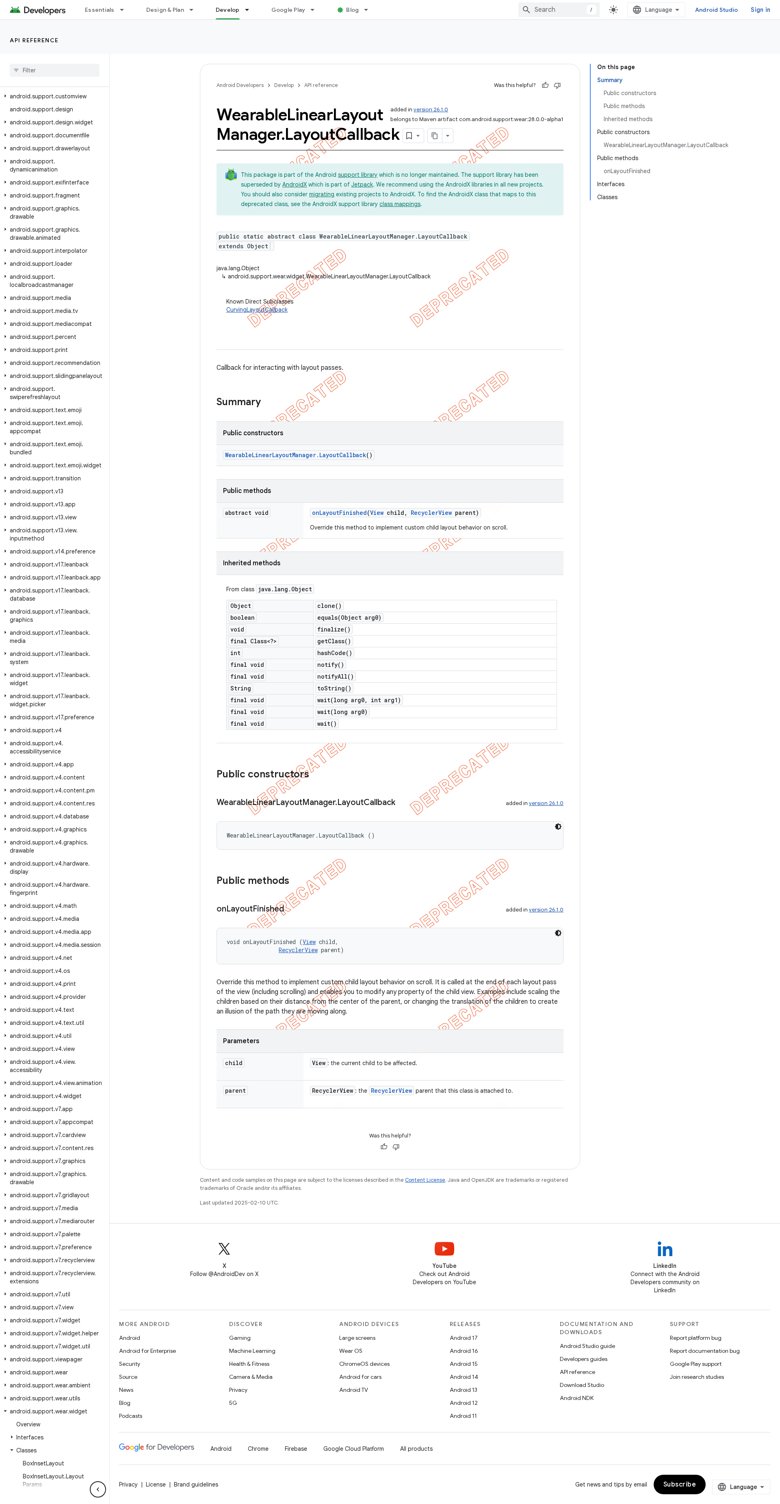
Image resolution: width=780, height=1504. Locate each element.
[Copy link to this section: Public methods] (297, 881)
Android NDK (577, 1398)
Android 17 (464, 1337)
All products (416, 1448)
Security (129, 1363)
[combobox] (559, 9)
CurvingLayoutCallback (257, 309)
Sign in (760, 9)
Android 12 (464, 1402)
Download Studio (582, 1385)
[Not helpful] (557, 85)
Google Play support (696, 1363)
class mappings (399, 204)
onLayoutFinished (339, 513)
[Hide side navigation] (98, 1489)
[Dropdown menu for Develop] (251, 10)
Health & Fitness (249, 1363)
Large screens (357, 1337)
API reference (34, 40)
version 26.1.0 (431, 109)
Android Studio (716, 9)
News (126, 1389)
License (156, 1484)
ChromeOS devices (364, 1363)
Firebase (296, 1448)
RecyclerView (431, 513)
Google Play (288, 9)
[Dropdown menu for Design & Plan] (195, 10)
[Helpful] (545, 85)
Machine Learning (252, 1350)
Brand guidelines (196, 1484)
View (377, 513)
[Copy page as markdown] (435, 136)
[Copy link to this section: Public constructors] (317, 775)
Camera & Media (251, 1376)
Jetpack (362, 184)
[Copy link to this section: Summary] (269, 403)
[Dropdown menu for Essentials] (125, 10)
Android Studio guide (587, 1346)
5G (233, 1402)
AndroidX (294, 184)
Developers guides (583, 1359)
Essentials (100, 9)
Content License (425, 1179)
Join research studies (697, 1376)
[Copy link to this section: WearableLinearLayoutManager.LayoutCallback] (403, 803)
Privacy (238, 1389)
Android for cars (360, 1376)
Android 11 (463, 1415)
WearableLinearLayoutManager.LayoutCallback (295, 455)
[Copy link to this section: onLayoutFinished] (292, 909)
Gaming (240, 1337)
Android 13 (463, 1389)
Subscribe (679, 1484)
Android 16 (464, 1350)
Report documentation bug (705, 1350)
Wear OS (350, 1350)
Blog (352, 9)
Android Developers (240, 85)
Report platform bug (696, 1337)
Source (128, 1376)
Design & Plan (165, 9)
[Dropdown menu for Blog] (370, 10)
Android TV (353, 1389)
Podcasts (130, 1415)
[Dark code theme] (558, 826)
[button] (53, 96)
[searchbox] (55, 70)
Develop (228, 9)
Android (129, 1337)
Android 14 (464, 1376)
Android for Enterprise (147, 1350)
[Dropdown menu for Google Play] (316, 10)
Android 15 (464, 1363)
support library (357, 174)
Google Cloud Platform (353, 1448)
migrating (321, 194)
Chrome (258, 1448)
